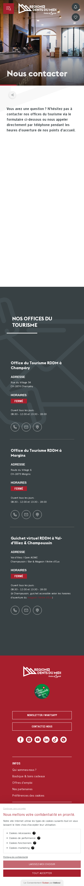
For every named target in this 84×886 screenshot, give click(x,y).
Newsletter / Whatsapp (42, 715)
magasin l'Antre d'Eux (40, 597)
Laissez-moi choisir (42, 864)
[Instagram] (30, 739)
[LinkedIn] (46, 739)
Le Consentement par (42, 883)
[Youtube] (38, 739)
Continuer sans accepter (14, 808)
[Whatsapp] (62, 739)
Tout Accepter (42, 873)
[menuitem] (42, 778)
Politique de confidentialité (15, 857)
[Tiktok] (54, 739)
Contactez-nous (42, 726)
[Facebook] (22, 739)
